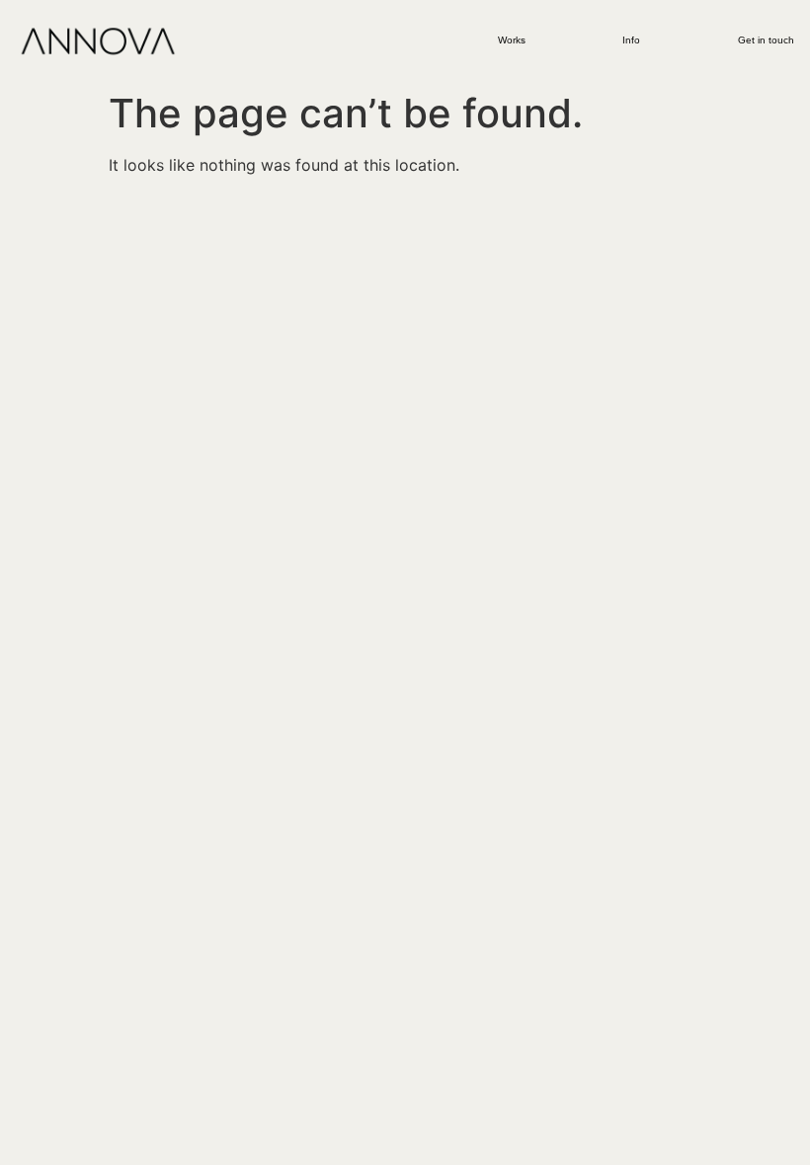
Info (631, 40)
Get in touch (766, 40)
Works (512, 40)
